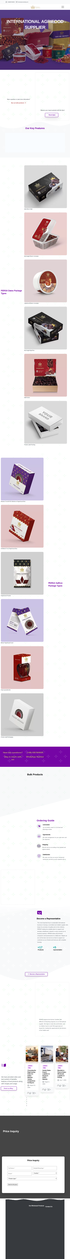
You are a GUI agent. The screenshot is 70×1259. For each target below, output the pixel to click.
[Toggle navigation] (62, 7)
